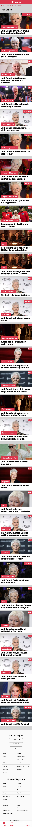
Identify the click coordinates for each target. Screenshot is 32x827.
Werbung (5, 805)
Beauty (5, 799)
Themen (19, 769)
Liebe (4, 786)
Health (4, 783)
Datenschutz (6, 810)
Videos (5, 763)
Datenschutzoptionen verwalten (9, 813)
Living (19, 783)
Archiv (5, 772)
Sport (4, 756)
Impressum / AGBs (22, 810)
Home (3, 6)
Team (18, 805)
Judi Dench (17, 6)
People (9, 6)
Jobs (4, 808)
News (4, 753)
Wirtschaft (20, 760)
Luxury (19, 786)
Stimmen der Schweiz (23, 766)
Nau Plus (19, 763)
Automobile (6, 796)
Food (18, 790)
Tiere (4, 793)
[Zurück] (1, 2)
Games (5, 766)
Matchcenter (20, 756)
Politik (19, 753)
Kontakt (19, 808)
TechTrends (20, 796)
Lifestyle (5, 769)
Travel (19, 793)
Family (5, 790)
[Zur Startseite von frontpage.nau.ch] (16, 2)
